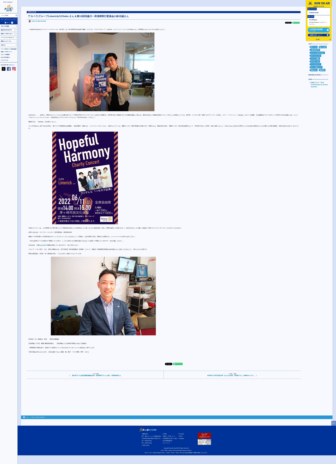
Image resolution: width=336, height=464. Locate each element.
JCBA (165, 450)
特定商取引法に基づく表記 (170, 438)
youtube (43, 245)
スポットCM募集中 (5, 54)
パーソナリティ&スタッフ (7, 37)
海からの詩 (323, 47)
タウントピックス (315, 55)
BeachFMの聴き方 (5, 57)
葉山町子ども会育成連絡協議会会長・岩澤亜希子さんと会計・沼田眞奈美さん (96, 375)
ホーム (27, 417)
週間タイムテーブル (6, 41)
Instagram (181, 438)
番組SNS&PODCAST (6, 30)
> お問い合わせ (145, 445)
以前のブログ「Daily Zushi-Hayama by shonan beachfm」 (319, 84)
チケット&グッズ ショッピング (9, 19)
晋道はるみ (314, 70)
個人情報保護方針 (167, 440)
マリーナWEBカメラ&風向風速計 (9, 49)
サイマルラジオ (4, 60)
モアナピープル (315, 61)
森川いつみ (314, 47)
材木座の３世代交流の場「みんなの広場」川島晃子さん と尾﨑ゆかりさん (230, 375)
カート (10, 22)
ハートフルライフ (315, 64)
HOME (165, 434)
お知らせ (3, 45)
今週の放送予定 (315, 50)
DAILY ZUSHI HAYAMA (39, 21)
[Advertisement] (79, 393)
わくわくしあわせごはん (317, 52)
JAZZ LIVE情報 (5, 26)
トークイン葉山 (315, 58)
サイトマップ (166, 443)
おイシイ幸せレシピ (316, 67)
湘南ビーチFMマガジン (7, 33)
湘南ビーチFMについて (6, 51)
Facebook (181, 434)
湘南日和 (322, 70)
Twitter (180, 436)
